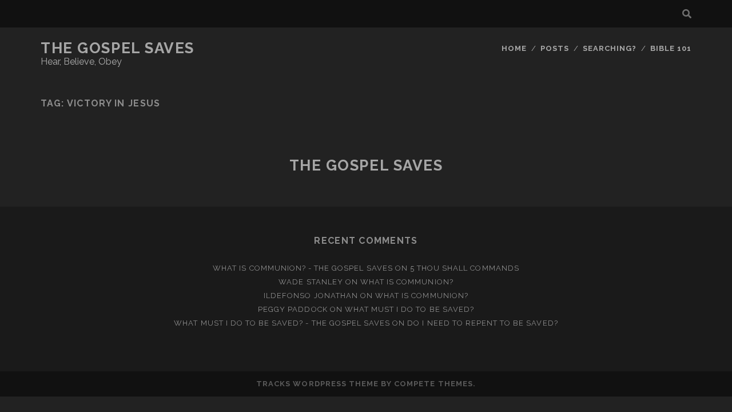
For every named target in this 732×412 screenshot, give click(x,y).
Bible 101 (670, 48)
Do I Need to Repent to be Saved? (482, 323)
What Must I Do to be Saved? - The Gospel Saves (282, 323)
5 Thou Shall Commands (464, 268)
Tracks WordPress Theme (317, 383)
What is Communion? (406, 282)
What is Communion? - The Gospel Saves (303, 268)
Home (514, 48)
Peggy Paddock (293, 309)
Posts (554, 48)
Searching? (609, 48)
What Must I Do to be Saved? (409, 309)
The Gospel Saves (117, 48)
